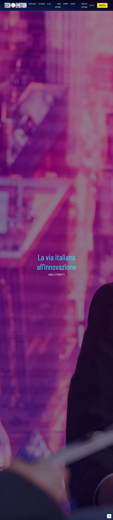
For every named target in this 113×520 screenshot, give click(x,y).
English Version (84, 5)
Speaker (42, 4)
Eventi (72, 4)
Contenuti (32, 4)
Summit (65, 4)
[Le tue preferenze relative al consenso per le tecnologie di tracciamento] (109, 516)
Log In (91, 5)
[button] (102, 5)
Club (49, 4)
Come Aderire (58, 5)
